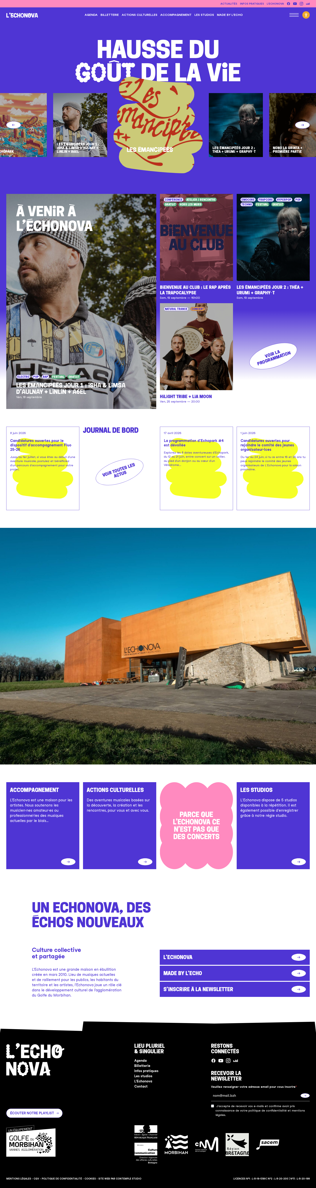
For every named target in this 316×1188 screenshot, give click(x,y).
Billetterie (110, 15)
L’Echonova (275, 3)
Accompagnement (175, 15)
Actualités (228, 3)
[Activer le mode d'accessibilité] (306, 15)
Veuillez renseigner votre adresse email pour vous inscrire (253, 1086)
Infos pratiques (252, 3)
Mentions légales (18, 1178)
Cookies (90, 1178)
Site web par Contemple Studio (119, 1178)
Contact (141, 1086)
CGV (36, 1178)
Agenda (91, 15)
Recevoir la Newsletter (226, 1075)
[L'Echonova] (22, 15)
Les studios (204, 15)
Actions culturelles (139, 15)
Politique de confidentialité (62, 1178)
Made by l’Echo (230, 15)
